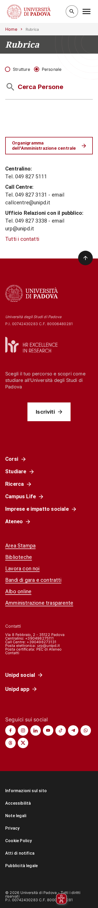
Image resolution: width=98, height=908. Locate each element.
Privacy (12, 828)
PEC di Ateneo (48, 649)
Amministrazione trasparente (39, 603)
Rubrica (22, 44)
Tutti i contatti (22, 239)
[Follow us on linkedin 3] (35, 730)
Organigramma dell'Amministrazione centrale (44, 145)
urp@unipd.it (48, 645)
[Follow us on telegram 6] (73, 730)
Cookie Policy (18, 840)
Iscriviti (45, 412)
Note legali (15, 815)
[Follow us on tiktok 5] (60, 730)
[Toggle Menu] (86, 11)
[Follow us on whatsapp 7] (85, 730)
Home (11, 29)
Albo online (18, 591)
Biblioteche (18, 557)
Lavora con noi (22, 568)
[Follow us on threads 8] (10, 743)
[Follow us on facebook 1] (10, 730)
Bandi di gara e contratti (33, 580)
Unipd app (17, 689)
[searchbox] (49, 86)
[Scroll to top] (85, 258)
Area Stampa (20, 546)
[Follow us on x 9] (23, 743)
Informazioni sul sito (26, 790)
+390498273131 (41, 642)
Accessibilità (18, 803)
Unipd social (20, 675)
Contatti (12, 653)
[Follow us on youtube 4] (48, 730)
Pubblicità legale (21, 865)
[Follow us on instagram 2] (23, 730)
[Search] (72, 11)
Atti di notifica (19, 853)
